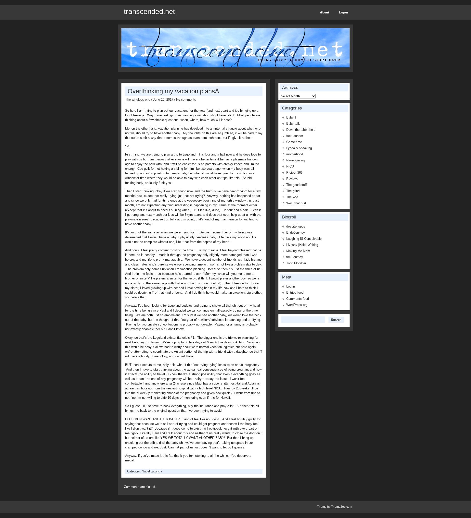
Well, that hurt (296, 203)
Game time (294, 142)
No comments (186, 99)
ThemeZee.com (341, 506)
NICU (290, 166)
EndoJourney (295, 232)
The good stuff (296, 185)
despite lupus (295, 226)
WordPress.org (296, 305)
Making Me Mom (298, 251)
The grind (293, 191)
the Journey (294, 257)
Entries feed (294, 292)
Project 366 (294, 172)
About (324, 12)
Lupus (343, 12)
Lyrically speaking (299, 148)
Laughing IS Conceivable (304, 239)
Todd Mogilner (296, 263)
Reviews (292, 179)
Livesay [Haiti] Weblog (302, 245)
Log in (290, 286)
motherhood (294, 154)
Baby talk (293, 123)
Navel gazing (151, 471)
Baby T (291, 117)
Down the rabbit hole (300, 130)
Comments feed (297, 299)
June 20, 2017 (163, 99)
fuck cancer (294, 136)
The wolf (292, 197)
